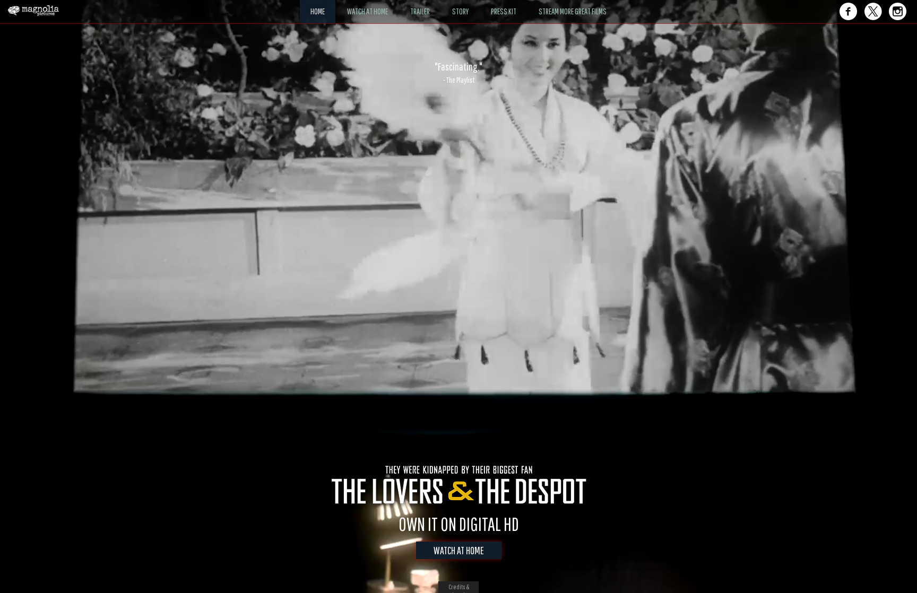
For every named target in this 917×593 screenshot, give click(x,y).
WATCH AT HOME (459, 550)
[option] (458, 72)
